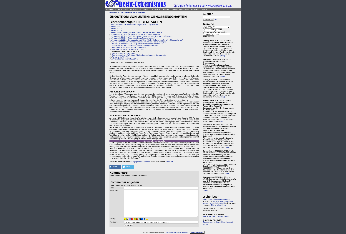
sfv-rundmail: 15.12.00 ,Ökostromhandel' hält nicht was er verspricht (135, 34)
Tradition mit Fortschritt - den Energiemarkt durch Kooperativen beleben (137, 44)
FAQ (179, 232)
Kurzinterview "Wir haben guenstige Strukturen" (129, 48)
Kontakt (167, 232)
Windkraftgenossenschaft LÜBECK (125, 59)
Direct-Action (111, 9)
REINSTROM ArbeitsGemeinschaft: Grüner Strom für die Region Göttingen (139, 42)
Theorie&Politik (155, 9)
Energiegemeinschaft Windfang (123, 53)
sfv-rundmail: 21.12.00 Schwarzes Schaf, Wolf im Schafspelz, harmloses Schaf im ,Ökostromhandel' (147, 40)
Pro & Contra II (116, 29)
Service (204, 9)
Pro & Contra (115, 27)
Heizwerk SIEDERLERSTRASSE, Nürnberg (128, 49)
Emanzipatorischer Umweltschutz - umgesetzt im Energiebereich (134, 25)
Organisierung (135, 9)
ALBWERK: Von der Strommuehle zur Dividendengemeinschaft (135, 46)
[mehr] (222, 56)
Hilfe (215, 19)
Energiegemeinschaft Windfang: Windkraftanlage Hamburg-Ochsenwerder (139, 55)
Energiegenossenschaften (140, 162)
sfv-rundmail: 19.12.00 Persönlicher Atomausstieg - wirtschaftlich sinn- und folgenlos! (141, 36)
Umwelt (145, 9)
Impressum (173, 232)
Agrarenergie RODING (120, 57)
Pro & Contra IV (116, 30)
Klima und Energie (122, 13)
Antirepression (123, 9)
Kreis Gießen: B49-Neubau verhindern (217, 199)
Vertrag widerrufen (197, 232)
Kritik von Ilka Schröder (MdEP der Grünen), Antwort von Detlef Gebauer (137, 32)
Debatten (166, 9)
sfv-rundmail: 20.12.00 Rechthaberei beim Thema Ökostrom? (133, 38)
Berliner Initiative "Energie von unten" (216, 216)
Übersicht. (169, 162)
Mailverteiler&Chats (218, 205)
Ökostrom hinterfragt (137, 13)
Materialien (195, 9)
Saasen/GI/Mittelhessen (180, 9)
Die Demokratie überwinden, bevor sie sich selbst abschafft (218, 202)
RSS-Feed (185, 232)
